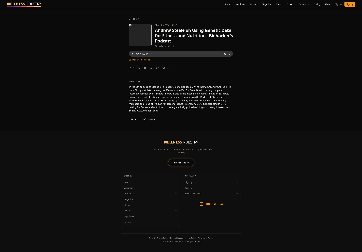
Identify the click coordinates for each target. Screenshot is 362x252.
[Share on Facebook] (144, 67)
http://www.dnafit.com (145, 110)
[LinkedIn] (221, 204)
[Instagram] (201, 204)
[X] (215, 204)
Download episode (141, 59)
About (327, 4)
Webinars (240, 4)
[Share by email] (163, 67)
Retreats (254, 4)
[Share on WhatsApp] (157, 67)
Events (228, 4)
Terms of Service (176, 238)
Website (151, 119)
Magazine (266, 4)
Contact (152, 238)
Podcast (290, 4)
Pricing (317, 4)
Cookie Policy (190, 238)
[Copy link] (169, 67)
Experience (304, 4)
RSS (137, 119)
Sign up (350, 4)
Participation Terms (205, 238)
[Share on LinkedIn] (151, 67)
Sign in (338, 4)
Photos (279, 4)
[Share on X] (138, 67)
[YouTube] (208, 204)
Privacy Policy (162, 238)
